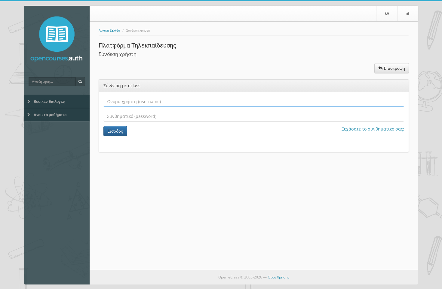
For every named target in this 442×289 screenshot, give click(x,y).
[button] (386, 13)
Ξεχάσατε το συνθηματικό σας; (373, 129)
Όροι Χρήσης (278, 277)
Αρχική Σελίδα (109, 30)
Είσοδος (115, 131)
